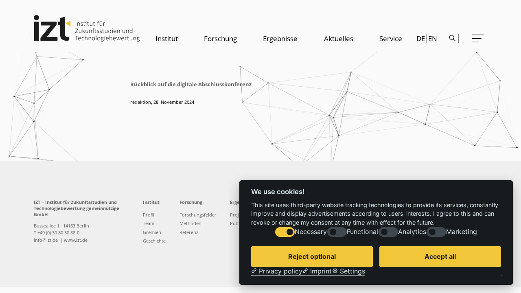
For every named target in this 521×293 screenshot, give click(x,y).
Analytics (412, 232)
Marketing (461, 232)
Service (390, 38)
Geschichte (154, 241)
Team (148, 223)
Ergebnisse (280, 38)
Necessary (311, 232)
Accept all (440, 256)
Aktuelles (338, 38)
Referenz (189, 232)
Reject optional (312, 256)
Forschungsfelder (198, 215)
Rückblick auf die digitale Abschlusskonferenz (191, 84)
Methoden (190, 223)
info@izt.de (46, 240)
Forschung (220, 38)
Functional (362, 232)
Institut (166, 38)
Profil (148, 215)
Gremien (152, 232)
